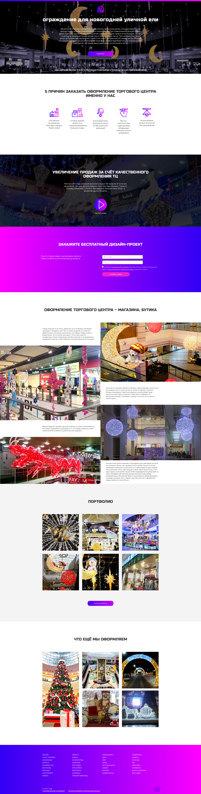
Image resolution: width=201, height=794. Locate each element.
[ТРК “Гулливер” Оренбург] (140, 572)
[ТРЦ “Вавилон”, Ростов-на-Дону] (60, 532)
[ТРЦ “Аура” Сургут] (100, 572)
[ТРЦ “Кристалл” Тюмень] (100, 532)
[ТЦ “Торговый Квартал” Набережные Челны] (140, 532)
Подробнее (100, 54)
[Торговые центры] (100, 670)
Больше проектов (100, 603)
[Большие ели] (60, 689)
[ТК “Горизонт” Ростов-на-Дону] (60, 572)
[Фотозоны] (100, 709)
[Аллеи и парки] (140, 670)
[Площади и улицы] (140, 709)
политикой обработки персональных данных (121, 269)
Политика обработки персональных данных (84, 791)
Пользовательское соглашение (53, 791)
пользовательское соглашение (120, 267)
